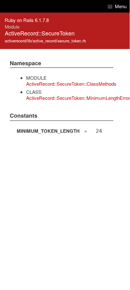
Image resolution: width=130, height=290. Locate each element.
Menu (120, 6)
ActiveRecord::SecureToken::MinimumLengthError (78, 97)
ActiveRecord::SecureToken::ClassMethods (71, 83)
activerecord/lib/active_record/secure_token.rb (45, 41)
